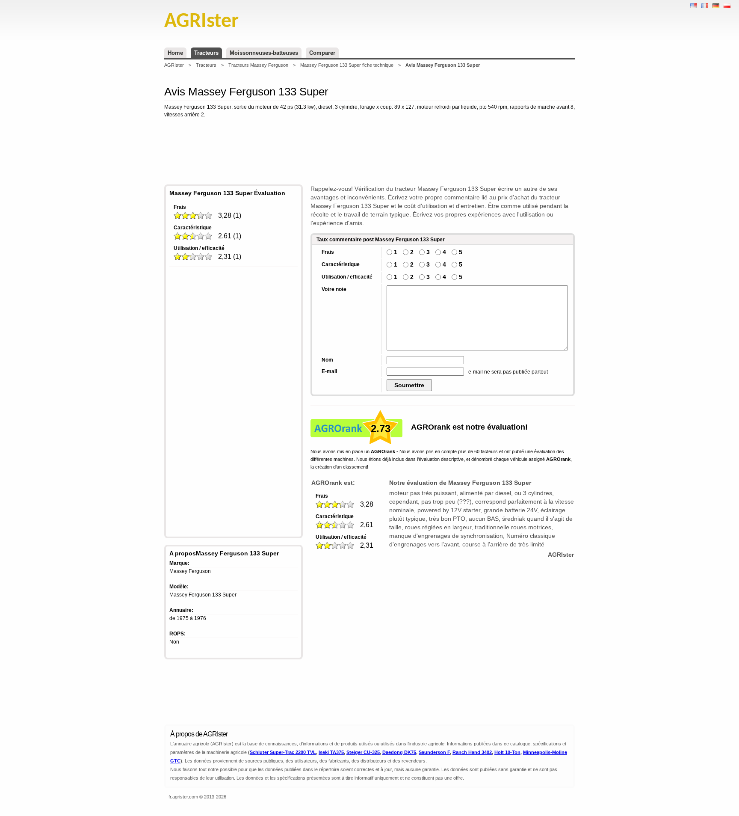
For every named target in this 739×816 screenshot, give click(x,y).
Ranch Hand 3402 (472, 752)
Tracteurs (206, 53)
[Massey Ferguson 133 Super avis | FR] (704, 5)
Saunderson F (434, 752)
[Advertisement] (369, 152)
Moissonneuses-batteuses (264, 53)
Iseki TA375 (331, 752)
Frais (180, 207)
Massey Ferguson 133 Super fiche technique (346, 65)
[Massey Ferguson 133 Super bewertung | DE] (715, 5)
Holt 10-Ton (507, 752)
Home (175, 53)
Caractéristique (193, 228)
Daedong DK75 (399, 752)
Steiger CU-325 (363, 752)
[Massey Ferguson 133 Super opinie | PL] (727, 5)
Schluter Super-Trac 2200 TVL (283, 752)
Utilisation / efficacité (199, 248)
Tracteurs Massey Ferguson (258, 65)
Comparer (322, 53)
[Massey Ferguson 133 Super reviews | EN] (693, 5)
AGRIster (174, 65)
